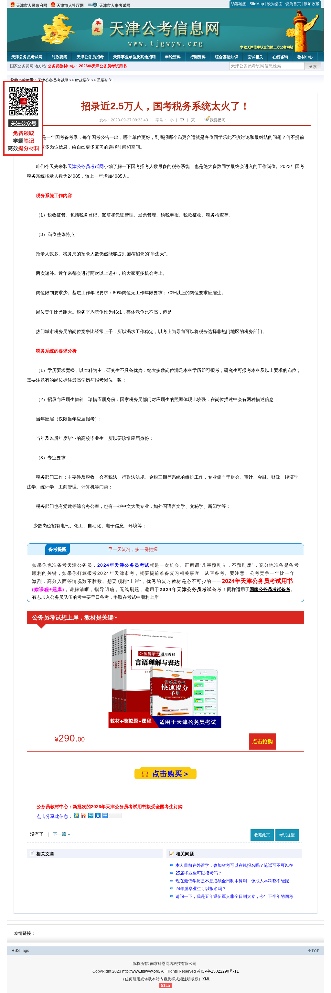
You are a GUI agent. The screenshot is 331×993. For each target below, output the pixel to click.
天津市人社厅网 (70, 5)
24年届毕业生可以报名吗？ (201, 888)
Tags (25, 950)
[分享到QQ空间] (76, 815)
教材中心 (305, 57)
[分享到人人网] (97, 815)
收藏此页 (262, 835)
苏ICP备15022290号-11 (218, 971)
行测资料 (198, 57)
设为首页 (293, 4)
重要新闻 (104, 80)
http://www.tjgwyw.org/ (141, 971)
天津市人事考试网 (114, 5)
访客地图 (239, 4)
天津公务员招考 (90, 57)
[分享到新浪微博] (83, 815)
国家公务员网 (21, 66)
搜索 (312, 66)
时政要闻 (59, 57)
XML (206, 979)
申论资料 (173, 57)
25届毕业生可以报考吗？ (199, 873)
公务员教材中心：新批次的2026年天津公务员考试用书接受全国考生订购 (110, 806)
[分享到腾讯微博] (90, 815)
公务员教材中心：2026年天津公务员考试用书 (87, 66)
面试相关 (255, 57)
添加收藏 (311, 4)
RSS (16, 950)
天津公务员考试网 (26, 57)
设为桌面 (275, 4)
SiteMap (257, 4)
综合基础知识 (226, 57)
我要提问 (217, 120)
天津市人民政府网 (31, 5)
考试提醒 (287, 835)
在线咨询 (280, 57)
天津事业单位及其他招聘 (134, 57)
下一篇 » (61, 834)
